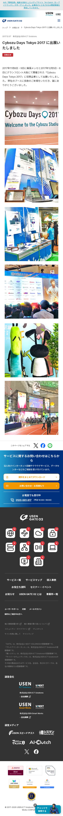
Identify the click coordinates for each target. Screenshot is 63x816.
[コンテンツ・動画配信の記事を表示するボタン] (24, 561)
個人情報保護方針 (12, 624)
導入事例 (51, 580)
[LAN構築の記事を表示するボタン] (24, 547)
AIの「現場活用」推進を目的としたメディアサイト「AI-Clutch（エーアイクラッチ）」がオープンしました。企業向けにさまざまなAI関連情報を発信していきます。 (31, 5)
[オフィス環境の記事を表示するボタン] (38, 561)
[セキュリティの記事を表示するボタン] (52, 533)
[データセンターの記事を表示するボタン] (10, 547)
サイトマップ (28, 634)
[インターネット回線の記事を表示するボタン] (10, 533)
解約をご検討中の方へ (13, 614)
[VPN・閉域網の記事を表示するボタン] (24, 533)
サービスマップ (34, 580)
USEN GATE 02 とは (30, 594)
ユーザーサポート (12, 609)
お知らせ (10, 594)
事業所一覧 (52, 594)
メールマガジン (35, 609)
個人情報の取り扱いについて (35, 624)
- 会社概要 (24, 696)
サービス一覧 (14, 580)
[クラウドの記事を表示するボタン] (38, 533)
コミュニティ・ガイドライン (16, 629)
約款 (24, 609)
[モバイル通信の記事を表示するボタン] (38, 547)
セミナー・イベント (40, 587)
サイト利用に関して (13, 634)
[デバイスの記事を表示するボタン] (52, 547)
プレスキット (38, 629)
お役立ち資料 (19, 587)
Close (35, 805)
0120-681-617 (24, 500)
